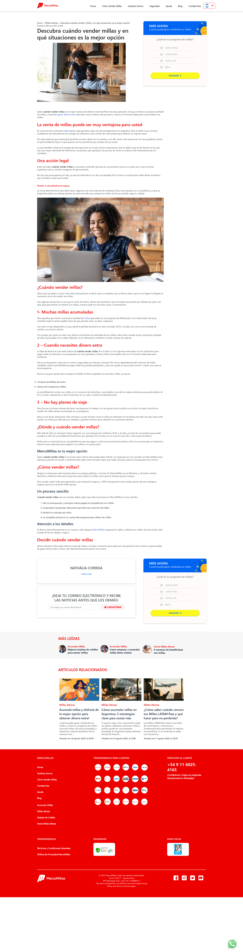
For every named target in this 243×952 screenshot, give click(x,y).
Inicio (39, 22)
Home (93, 5)
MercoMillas (98, 529)
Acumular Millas (45, 805)
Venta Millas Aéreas (46, 823)
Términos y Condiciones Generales (53, 848)
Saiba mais (86, 573)
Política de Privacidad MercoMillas (53, 854)
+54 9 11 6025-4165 (182, 767)
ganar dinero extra (66, 114)
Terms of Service (123, 886)
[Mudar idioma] (209, 6)
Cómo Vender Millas (112, 5)
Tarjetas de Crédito (46, 817)
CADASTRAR (113, 607)
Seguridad (154, 5)
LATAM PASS (171, 54)
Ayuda (169, 5)
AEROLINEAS (171, 47)
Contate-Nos (195, 5)
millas (65, 130)
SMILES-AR (170, 60)
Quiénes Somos (135, 5)
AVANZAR (174, 75)
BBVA (167, 67)
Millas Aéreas (51, 22)
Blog (180, 5)
